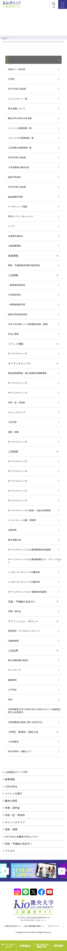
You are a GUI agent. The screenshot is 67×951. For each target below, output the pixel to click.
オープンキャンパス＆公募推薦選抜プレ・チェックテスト (35, 561)
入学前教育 (13, 741)
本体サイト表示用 (16, 69)
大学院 (11, 79)
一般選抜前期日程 (16, 285)
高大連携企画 (14, 540)
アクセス (10, 850)
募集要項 (12, 680)
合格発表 (12, 530)
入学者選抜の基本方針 (18, 167)
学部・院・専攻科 (16, 402)
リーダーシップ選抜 (17, 206)
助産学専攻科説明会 (17, 314)
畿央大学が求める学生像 (20, 118)
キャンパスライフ (16, 412)
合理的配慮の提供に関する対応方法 (25, 722)
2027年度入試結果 (17, 89)
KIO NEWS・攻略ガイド (19, 751)
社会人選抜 (13, 334)
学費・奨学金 (14, 611)
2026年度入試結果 (17, 157)
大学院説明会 (14, 295)
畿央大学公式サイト (14, 926)
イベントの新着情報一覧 (20, 128)
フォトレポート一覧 (17, 99)
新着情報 (10, 779)
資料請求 (58, 945)
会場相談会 (25, 945)
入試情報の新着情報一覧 (20, 147)
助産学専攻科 (14, 177)
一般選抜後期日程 (16, 304)
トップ (4, 38)
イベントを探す (13, 793)
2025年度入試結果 (17, 187)
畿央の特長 (11, 800)
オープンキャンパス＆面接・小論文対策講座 (29, 510)
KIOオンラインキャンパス (20, 216)
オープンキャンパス (17, 353)
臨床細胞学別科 (15, 197)
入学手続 (12, 690)
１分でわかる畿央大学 (42, 945)
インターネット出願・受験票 (22, 520)
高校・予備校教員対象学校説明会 (24, 265)
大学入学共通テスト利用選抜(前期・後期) (28, 324)
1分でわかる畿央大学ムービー (22, 836)
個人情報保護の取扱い (18, 660)
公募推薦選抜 (14, 246)
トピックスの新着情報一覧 (21, 138)
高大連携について (16, 108)
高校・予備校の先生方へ (18, 843)
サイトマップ (14, 670)
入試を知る (11, 786)
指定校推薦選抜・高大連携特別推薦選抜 (27, 373)
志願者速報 (13, 641)
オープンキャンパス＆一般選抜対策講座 (27, 592)
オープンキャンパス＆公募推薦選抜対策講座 (29, 549)
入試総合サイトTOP (16, 772)
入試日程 (12, 422)
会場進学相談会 (15, 236)
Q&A (10, 699)
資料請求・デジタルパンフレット (24, 631)
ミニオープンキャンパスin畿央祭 (24, 572)
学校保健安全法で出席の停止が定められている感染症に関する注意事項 (35, 711)
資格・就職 (13, 432)
